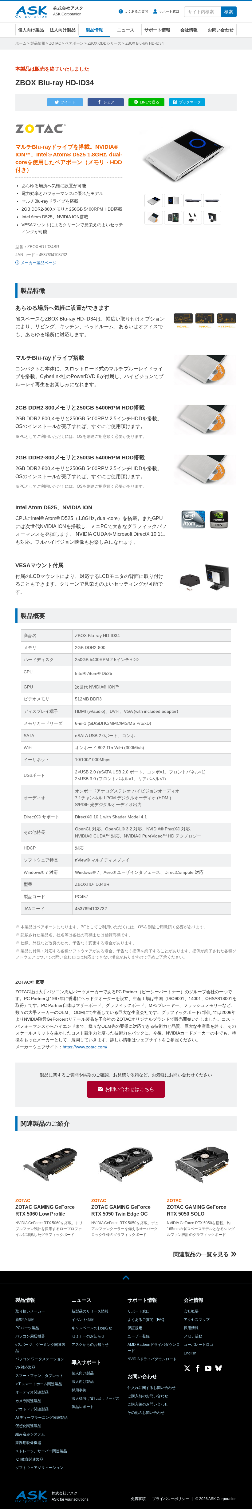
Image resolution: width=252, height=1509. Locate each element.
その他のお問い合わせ (146, 1412)
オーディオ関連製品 (32, 1392)
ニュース (125, 29)
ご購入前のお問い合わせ (148, 1396)
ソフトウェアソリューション (39, 1468)
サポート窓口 (169, 11)
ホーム (20, 43)
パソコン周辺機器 (30, 1336)
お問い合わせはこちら (129, 1089)
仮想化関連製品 (28, 1426)
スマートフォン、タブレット (39, 1376)
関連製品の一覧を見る (201, 1254)
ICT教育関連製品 (29, 1459)
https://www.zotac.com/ (85, 1046)
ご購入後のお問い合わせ (148, 1404)
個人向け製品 (31, 29)
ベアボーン (74, 43)
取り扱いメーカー (30, 1311)
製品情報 (94, 29)
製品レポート (83, 1407)
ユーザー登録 (139, 1336)
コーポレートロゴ (198, 1344)
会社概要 (191, 1311)
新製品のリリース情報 (90, 1311)
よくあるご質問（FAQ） (148, 1319)
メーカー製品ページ (39, 262)
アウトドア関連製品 (32, 1409)
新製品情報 (24, 1319)
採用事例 (79, 1390)
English (190, 1353)
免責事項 (138, 1499)
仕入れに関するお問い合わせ (151, 1388)
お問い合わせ (221, 29)
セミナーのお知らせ (88, 1336)
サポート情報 (157, 29)
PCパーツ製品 (27, 1328)
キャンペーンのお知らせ (92, 1328)
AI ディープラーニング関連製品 (41, 1417)
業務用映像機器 (28, 1443)
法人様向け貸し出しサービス (96, 1398)
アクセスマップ (197, 1319)
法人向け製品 (63, 29)
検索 (228, 11)
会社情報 (189, 29)
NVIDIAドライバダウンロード (152, 1359)
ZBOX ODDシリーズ (104, 43)
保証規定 (135, 1328)
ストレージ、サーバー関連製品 (41, 1451)
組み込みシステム (30, 1434)
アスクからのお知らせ (90, 1344)
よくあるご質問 (136, 11)
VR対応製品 (25, 1367)
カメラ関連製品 (28, 1401)
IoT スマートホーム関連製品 (38, 1384)
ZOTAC (55, 43)
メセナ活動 (193, 1336)
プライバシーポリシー (170, 1499)
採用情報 (191, 1328)
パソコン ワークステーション (39, 1359)
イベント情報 (83, 1319)
